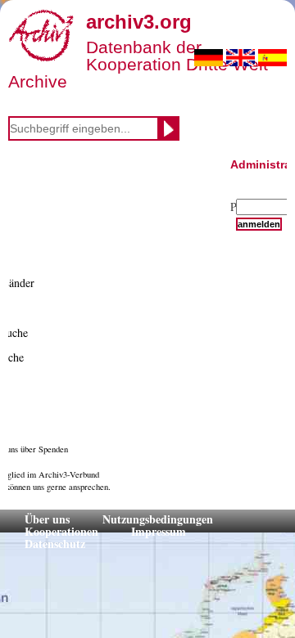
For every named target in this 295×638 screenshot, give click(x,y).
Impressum (158, 531)
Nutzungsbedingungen (157, 519)
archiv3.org (139, 22)
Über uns (47, 519)
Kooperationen (61, 531)
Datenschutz (55, 543)
